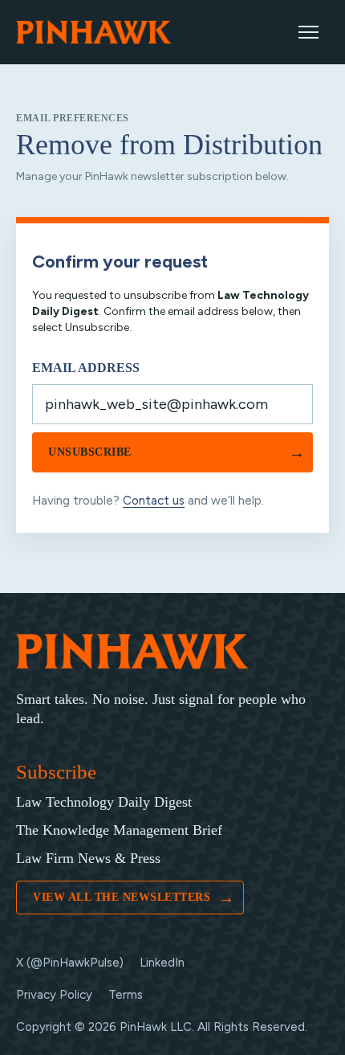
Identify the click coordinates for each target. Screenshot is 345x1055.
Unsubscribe (176, 452)
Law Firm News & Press (88, 858)
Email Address (86, 367)
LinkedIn (162, 962)
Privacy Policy (54, 995)
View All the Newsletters (134, 897)
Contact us (154, 500)
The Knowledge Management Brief (119, 830)
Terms (125, 995)
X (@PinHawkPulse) (70, 962)
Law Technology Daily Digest (104, 802)
